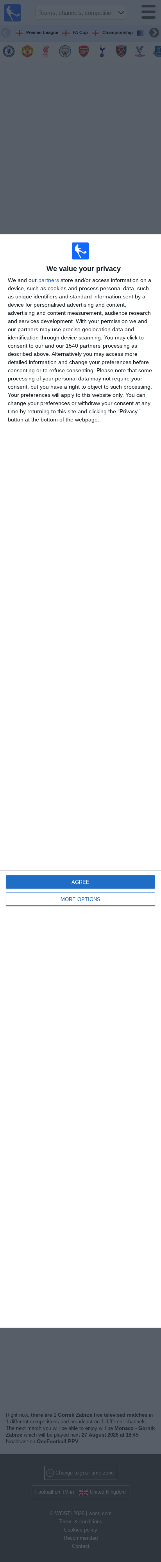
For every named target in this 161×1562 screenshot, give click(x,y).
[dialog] (80, 781)
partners (48, 280)
